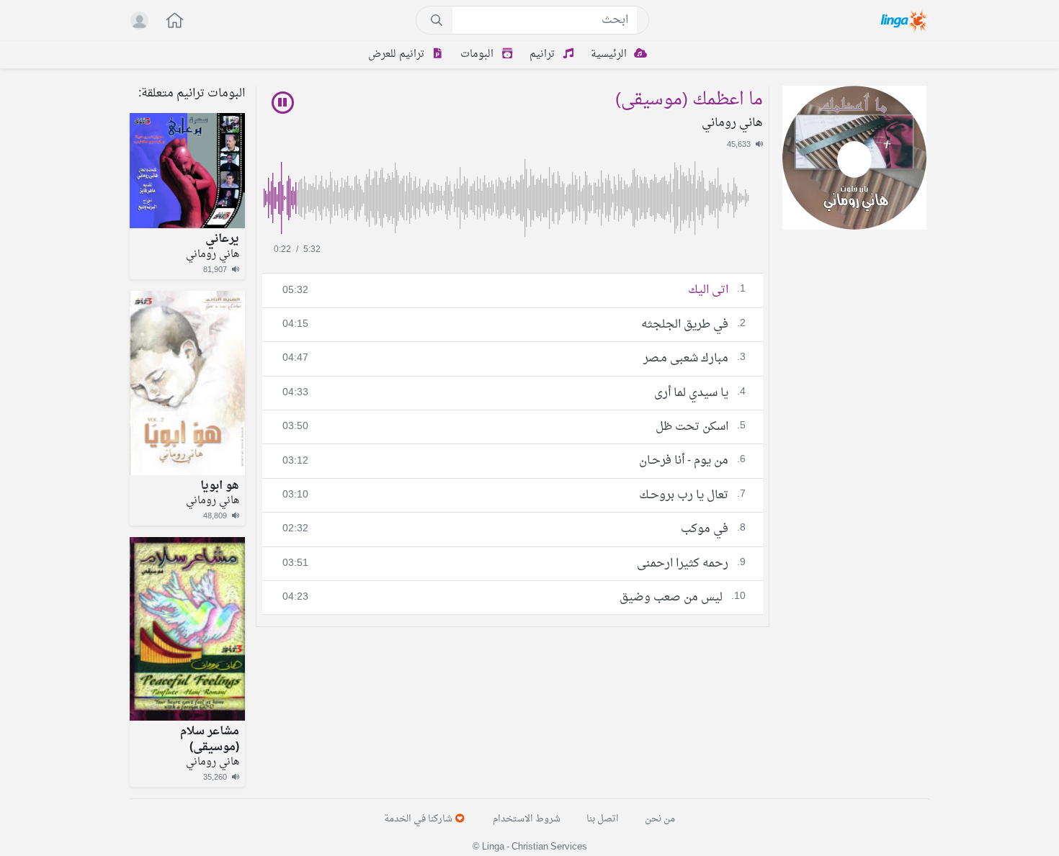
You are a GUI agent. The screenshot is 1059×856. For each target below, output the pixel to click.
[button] (167, 22)
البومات (478, 54)
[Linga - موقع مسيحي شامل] (905, 20)
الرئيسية (610, 54)
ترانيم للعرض (397, 54)
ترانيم (544, 54)
